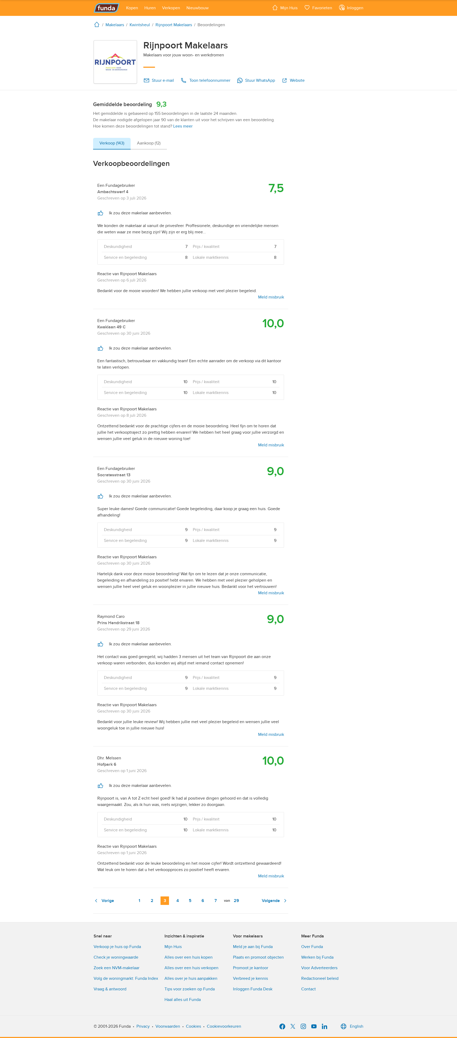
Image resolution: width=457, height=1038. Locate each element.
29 (236, 900)
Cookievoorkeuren (224, 1026)
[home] (98, 24)
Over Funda (312, 946)
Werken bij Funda (317, 957)
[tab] (112, 143)
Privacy (143, 1026)
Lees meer (183, 126)
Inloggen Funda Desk (252, 989)
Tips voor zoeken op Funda (189, 989)
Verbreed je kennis (250, 978)
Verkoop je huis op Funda (117, 946)
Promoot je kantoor (250, 968)
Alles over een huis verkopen (191, 968)
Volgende (271, 900)
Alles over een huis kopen (188, 957)
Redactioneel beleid (320, 978)
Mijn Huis (173, 946)
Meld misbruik (271, 297)
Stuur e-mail (163, 80)
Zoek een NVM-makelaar (116, 968)
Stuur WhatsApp (260, 80)
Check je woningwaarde (116, 957)
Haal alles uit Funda (182, 999)
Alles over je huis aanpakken (190, 978)
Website (297, 80)
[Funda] (107, 8)
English (356, 1026)
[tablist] (130, 143)
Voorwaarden (168, 1026)
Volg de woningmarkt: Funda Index (126, 978)
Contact (308, 989)
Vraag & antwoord (110, 989)
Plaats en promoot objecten (258, 957)
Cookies (193, 1026)
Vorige (108, 900)
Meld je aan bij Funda (253, 946)
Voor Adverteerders (319, 968)
